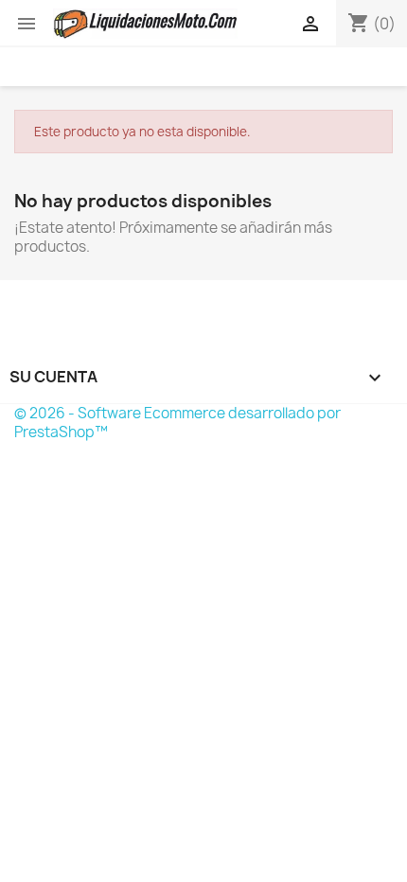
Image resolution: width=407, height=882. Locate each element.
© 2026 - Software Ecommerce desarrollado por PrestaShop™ (177, 422)
